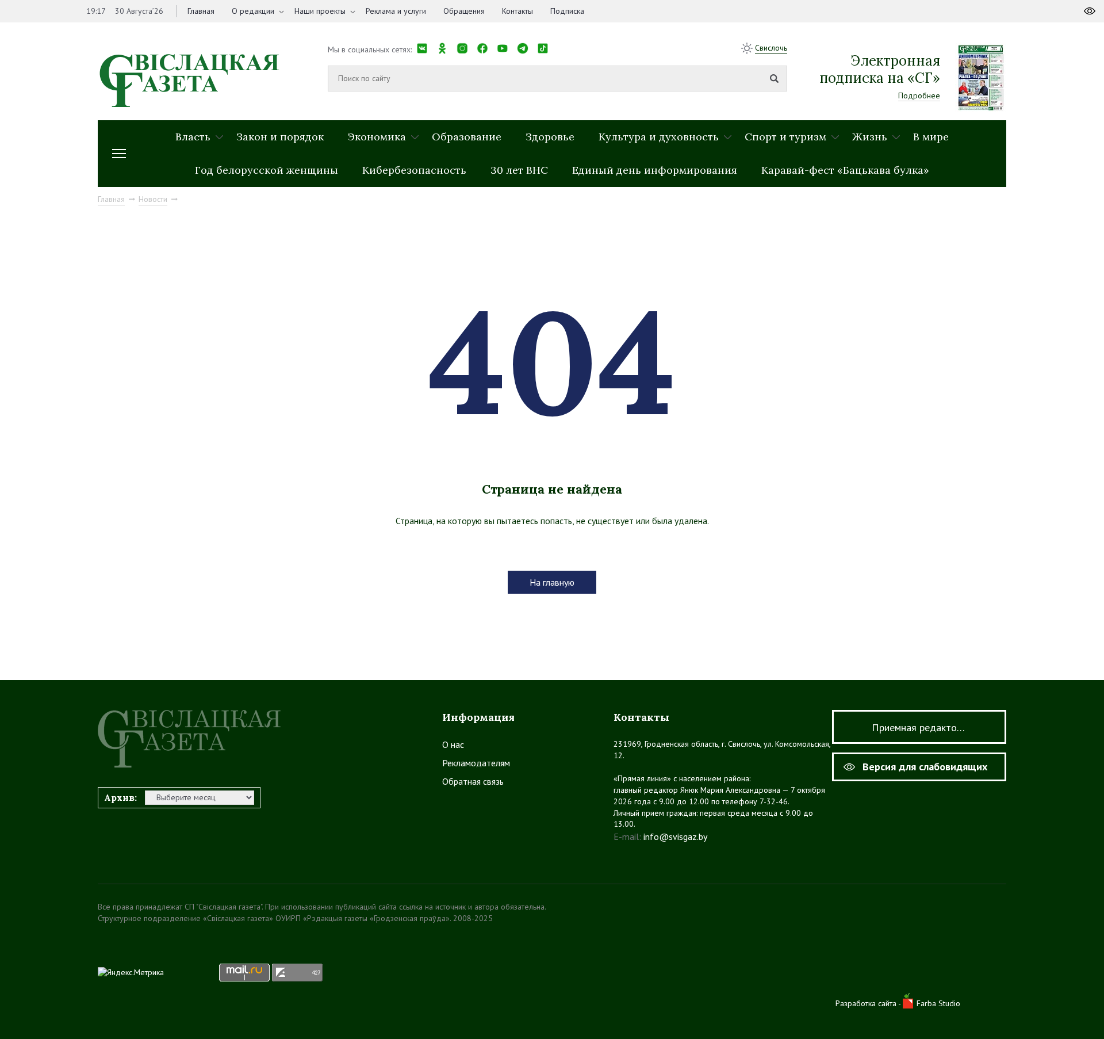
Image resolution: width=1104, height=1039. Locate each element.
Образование (466, 136)
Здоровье (550, 136)
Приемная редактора (919, 727)
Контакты (517, 11)
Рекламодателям (476, 763)
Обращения (464, 11)
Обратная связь (473, 781)
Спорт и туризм (785, 136)
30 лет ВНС (519, 170)
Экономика (377, 136)
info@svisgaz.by (675, 836)
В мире (931, 136)
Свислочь (771, 48)
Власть (192, 136)
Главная (200, 11)
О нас (453, 744)
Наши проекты (320, 11)
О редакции (253, 11)
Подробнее (919, 95)
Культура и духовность (659, 136)
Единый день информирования (654, 170)
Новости (153, 199)
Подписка (567, 11)
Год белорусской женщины (266, 170)
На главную (552, 582)
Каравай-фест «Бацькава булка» (845, 170)
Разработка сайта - (869, 1003)
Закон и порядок (280, 136)
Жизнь (869, 136)
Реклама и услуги (396, 11)
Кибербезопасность (414, 170)
